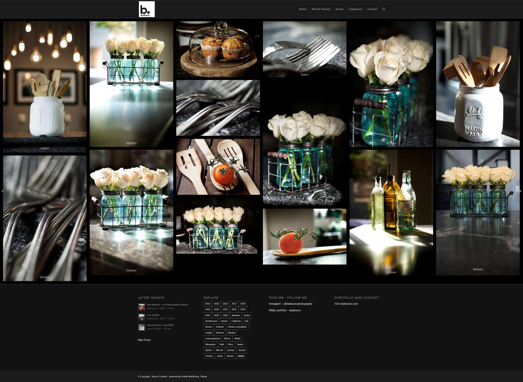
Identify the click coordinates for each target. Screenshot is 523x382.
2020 (216, 309)
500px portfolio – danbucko (285, 310)
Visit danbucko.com (346, 303)
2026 (225, 315)
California (236, 321)
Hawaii (208, 332)
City (246, 321)
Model (237, 338)
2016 (225, 303)
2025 (216, 315)
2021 (225, 309)
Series (240, 344)
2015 (216, 303)
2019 (207, 309)
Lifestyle (231, 332)
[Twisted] (3, 191)
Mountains (210, 344)
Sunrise (231, 350)
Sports (208, 350)
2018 (242, 303)
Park (221, 344)
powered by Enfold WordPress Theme (188, 376)
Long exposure (212, 338)
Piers (230, 344)
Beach (224, 321)
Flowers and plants (237, 327)
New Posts (144, 339)
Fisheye (220, 327)
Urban (220, 356)
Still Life (219, 350)
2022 (234, 309)
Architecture (211, 321)
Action (247, 315)
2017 (234, 303)
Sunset (241, 350)
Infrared (220, 332)
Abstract (236, 315)
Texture (209, 356)
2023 (242, 309)
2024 (207, 315)
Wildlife (241, 356)
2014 (207, 303)
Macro (227, 338)
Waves (230, 356)
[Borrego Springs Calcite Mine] (520, 191)
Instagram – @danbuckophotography (290, 303)
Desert (208, 327)
